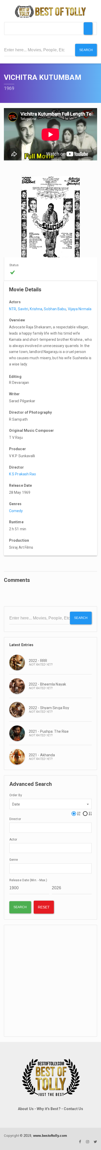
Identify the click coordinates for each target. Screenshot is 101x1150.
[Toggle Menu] (88, 28)
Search (86, 50)
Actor (13, 839)
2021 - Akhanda (42, 755)
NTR (12, 309)
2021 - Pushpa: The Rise (49, 731)
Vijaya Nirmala (79, 309)
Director (15, 819)
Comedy (16, 511)
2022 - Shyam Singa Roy (49, 708)
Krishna (36, 309)
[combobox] (50, 804)
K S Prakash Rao (22, 474)
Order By (15, 795)
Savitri (23, 309)
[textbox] (12, 827)
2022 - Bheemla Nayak (47, 684)
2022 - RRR (38, 661)
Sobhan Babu (55, 309)
